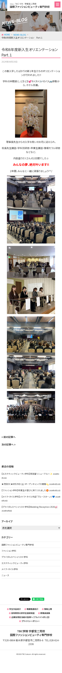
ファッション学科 (9, 550)
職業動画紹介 (32, 609)
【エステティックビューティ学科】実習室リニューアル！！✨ (27, 473)
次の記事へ (8, 444)
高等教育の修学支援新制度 (23, 613)
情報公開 (48, 609)
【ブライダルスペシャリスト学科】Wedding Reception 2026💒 (29, 506)
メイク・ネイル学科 (10, 569)
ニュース (5, 575)
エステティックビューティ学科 (15, 563)
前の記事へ (9, 437)
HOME (7, 34)
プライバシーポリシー (30, 621)
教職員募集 (45, 613)
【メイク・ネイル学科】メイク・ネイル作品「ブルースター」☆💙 (28, 496)
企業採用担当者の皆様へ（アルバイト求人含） (30, 617)
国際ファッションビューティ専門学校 (18, 544)
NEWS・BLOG (19, 34)
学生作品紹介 (15, 609)
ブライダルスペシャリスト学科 (15, 556)
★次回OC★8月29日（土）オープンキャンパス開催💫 (25, 483)
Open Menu (57, 5)
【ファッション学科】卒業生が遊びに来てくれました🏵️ (25, 490)
